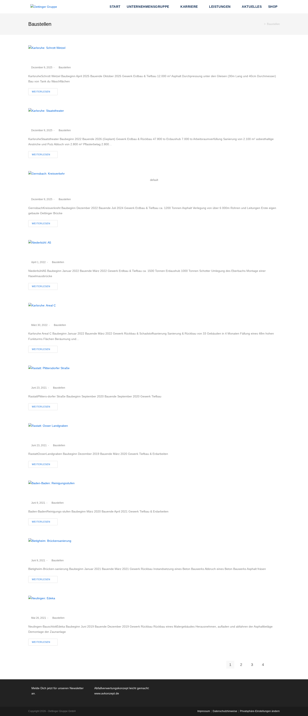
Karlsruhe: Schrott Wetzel (60, 58)
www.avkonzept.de (106, 693)
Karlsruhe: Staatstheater (58, 121)
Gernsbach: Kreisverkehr (59, 190)
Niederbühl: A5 (47, 253)
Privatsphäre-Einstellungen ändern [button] (260, 711)
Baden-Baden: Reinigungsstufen (69, 493)
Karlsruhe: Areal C (51, 316)
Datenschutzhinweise (225, 711)
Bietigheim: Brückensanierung (66, 551)
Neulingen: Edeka (50, 608)
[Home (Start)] (262, 24)
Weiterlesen (41, 91)
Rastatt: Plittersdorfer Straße (64, 378)
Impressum (203, 711)
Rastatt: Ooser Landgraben (62, 436)
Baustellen (65, 67)
